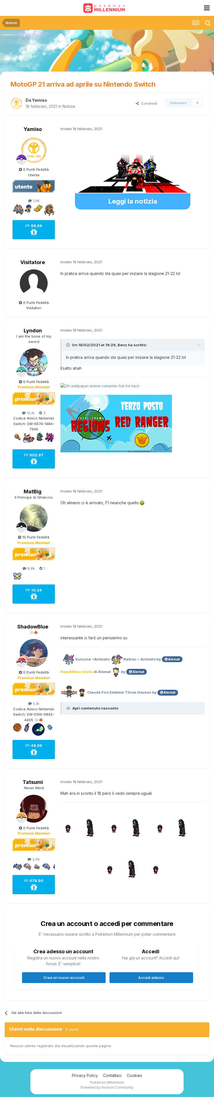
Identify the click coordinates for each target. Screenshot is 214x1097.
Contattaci (112, 1075)
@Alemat (172, 659)
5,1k (35, 703)
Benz (122, 345)
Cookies (134, 1075)
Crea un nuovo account (63, 977)
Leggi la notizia (132, 201)
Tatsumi (33, 782)
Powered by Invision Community (107, 1087)
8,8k (30, 568)
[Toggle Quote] (68, 345)
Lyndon (33, 330)
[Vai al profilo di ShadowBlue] (34, 653)
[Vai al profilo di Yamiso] (16, 103)
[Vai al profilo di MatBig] (34, 518)
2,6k (35, 859)
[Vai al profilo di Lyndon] (34, 362)
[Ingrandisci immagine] (116, 659)
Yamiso (39, 100)
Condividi (148, 103)
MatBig (33, 491)
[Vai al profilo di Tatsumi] (34, 809)
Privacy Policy (85, 1075)
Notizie (68, 106)
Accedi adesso (151, 977)
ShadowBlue (32, 627)
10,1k (30, 413)
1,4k (36, 200)
